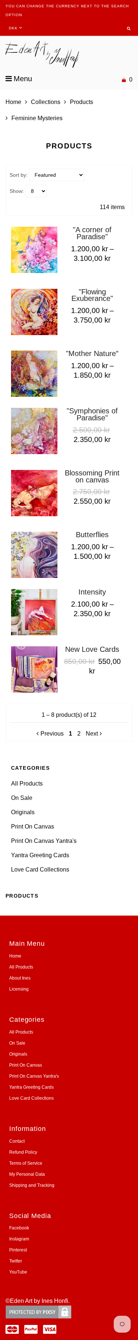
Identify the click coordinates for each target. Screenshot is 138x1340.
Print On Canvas (32, 826)
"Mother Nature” (92, 353)
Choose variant (90, 273)
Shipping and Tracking (31, 1185)
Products (81, 102)
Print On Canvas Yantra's (44, 841)
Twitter (15, 1261)
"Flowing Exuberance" (92, 295)
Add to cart (84, 454)
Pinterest (18, 1250)
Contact (17, 1141)
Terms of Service (25, 1163)
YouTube (18, 1272)
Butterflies (92, 535)
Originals (23, 812)
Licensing (19, 989)
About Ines (20, 978)
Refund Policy (23, 1152)
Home (13, 102)
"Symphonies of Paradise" (92, 414)
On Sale (21, 798)
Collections (45, 102)
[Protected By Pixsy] (38, 1312)
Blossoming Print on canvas (92, 476)
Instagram (19, 1239)
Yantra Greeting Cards (40, 855)
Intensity (92, 592)
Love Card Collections (40, 869)
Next (92, 733)
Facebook (19, 1228)
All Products (27, 783)
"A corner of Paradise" (92, 233)
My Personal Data (27, 1174)
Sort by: (19, 175)
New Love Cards (92, 649)
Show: (17, 191)
